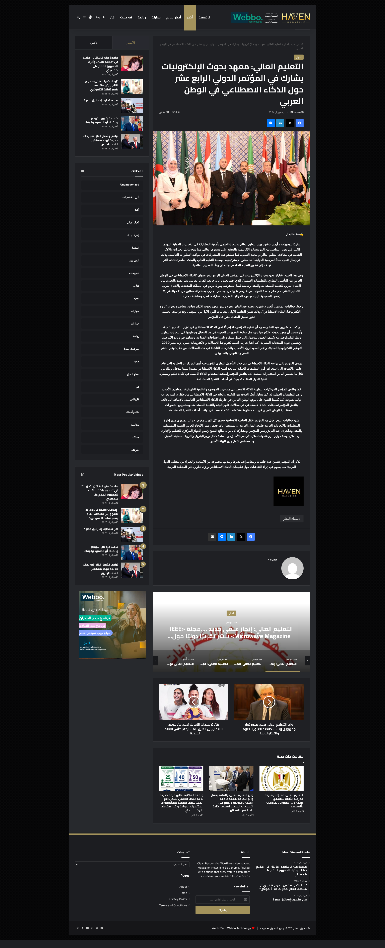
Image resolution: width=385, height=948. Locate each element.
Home (183, 892)
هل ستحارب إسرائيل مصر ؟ (101, 100)
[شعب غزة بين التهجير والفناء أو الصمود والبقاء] (132, 123)
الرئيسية (205, 17)
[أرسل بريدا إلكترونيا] (292, 112)
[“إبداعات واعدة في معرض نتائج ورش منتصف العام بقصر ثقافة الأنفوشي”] (132, 86)
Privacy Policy (178, 899)
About (183, 886)
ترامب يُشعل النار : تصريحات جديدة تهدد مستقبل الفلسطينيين (100, 140)
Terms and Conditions (173, 905)
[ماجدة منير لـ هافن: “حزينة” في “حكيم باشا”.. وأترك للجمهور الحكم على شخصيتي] (132, 63)
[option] (231, 632)
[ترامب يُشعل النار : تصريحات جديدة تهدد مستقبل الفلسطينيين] (132, 141)
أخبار (190, 17)
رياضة (142, 17)
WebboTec (218, 928)
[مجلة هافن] (270, 17)
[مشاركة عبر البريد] (212, 537)
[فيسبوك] (300, 123)
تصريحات (126, 17)
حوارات (156, 17)
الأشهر (131, 43)
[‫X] (290, 123)
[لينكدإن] (280, 123)
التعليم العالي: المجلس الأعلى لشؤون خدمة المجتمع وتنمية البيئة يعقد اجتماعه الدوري (231, 632)
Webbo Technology (239, 928)
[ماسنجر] (271, 123)
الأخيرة (94, 43)
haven (297, 112)
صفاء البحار (290, 519)
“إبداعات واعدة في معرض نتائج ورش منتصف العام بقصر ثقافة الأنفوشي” (101, 85)
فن (112, 17)
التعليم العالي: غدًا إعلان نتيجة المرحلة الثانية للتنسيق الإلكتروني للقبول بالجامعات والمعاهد (284, 800)
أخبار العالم (173, 17)
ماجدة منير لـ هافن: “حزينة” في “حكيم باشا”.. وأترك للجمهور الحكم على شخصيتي (99, 64)
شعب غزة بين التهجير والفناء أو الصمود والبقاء (101, 120)
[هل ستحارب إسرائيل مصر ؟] (132, 105)
